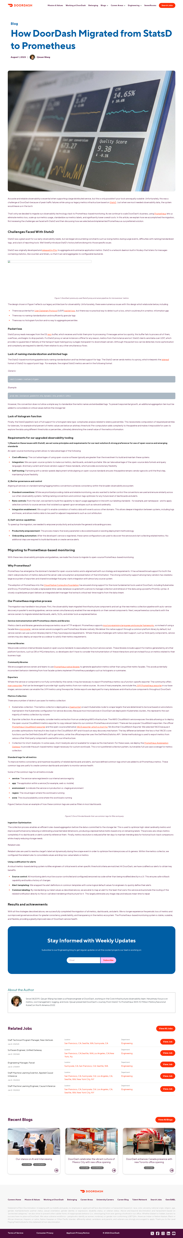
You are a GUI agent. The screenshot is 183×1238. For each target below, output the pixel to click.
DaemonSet (75, 707)
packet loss (69, 310)
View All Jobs (166, 1028)
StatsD (113, 202)
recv (50, 334)
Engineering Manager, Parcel (21, 1062)
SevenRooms (150, 5)
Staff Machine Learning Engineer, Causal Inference (31, 1086)
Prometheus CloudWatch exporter (28, 727)
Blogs (103, 5)
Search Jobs (167, 5)
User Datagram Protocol (45, 310)
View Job (167, 1041)
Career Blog (123, 1200)
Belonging (93, 5)
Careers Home (14, 1200)
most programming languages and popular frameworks (128, 625)
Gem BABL (170, 1200)
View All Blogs (165, 1119)
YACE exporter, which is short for (92, 727)
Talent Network (139, 1200)
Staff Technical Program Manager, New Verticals (30, 1040)
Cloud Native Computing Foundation (61, 585)
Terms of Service (15, 1233)
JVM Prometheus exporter (149, 685)
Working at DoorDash (76, 5)
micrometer (25, 629)
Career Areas (117, 5)
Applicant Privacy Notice (77, 1233)
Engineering (133, 5)
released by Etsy (49, 250)
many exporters (15, 685)
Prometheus (160, 213)
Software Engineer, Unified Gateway (25, 1050)
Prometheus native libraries (67, 666)
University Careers (105, 1200)
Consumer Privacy (44, 1233)
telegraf (165, 359)
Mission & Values (55, 5)
